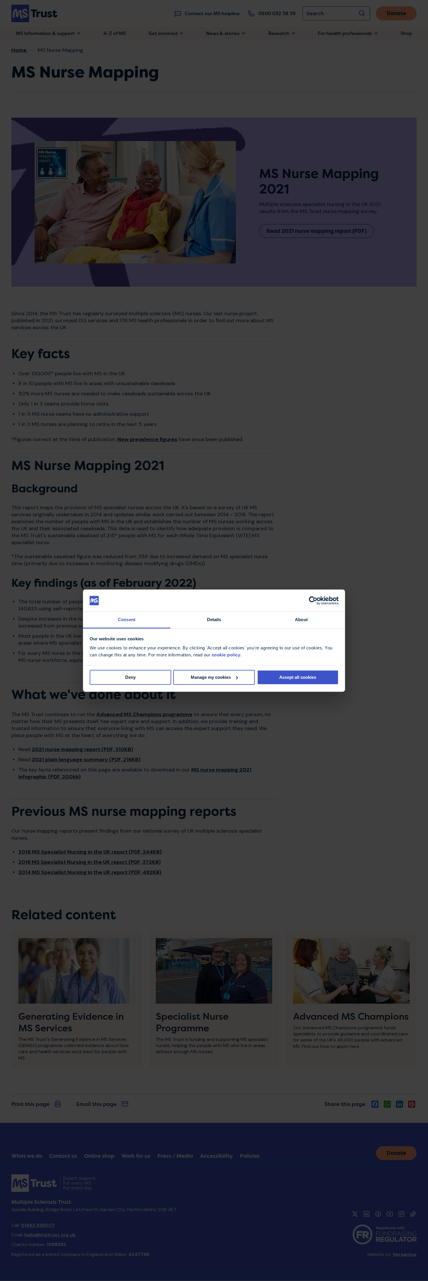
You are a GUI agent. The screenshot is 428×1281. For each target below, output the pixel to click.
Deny (130, 677)
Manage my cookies (211, 677)
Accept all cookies (297, 677)
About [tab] (301, 619)
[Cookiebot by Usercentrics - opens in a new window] (313, 600)
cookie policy (226, 655)
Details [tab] (214, 619)
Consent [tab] (126, 619)
